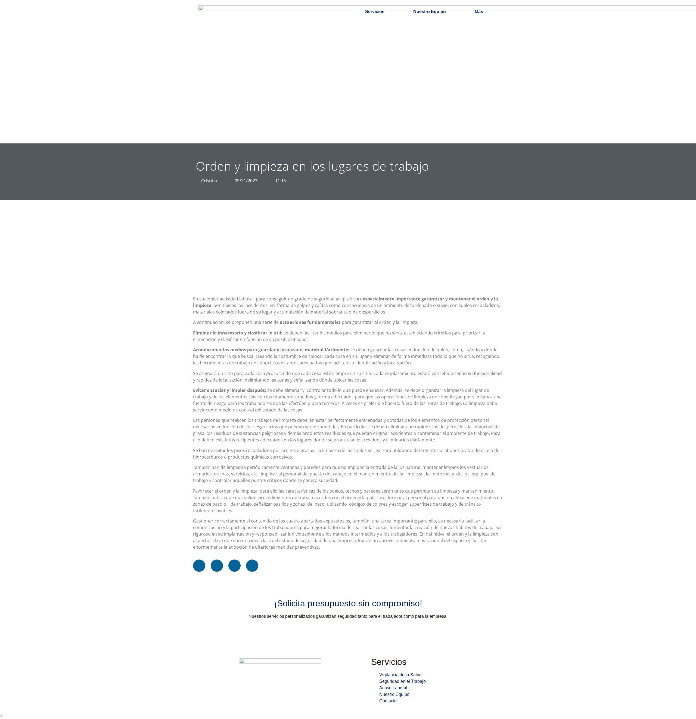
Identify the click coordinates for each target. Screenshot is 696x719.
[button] (199, 566)
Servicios (374, 11)
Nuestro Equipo (429, 11)
